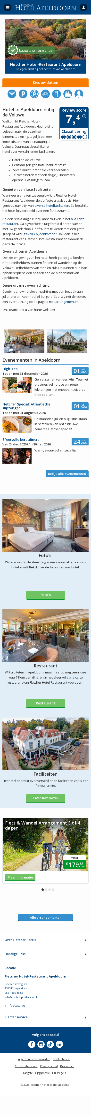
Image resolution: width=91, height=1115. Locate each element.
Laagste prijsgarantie (36, 50)
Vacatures (17, 1005)
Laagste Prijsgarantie (36, 1073)
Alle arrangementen (45, 917)
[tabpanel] (45, 851)
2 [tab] (46, 889)
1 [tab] (42, 889)
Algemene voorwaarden (34, 1059)
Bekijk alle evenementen (67, 474)
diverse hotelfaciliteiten (51, 205)
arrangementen (67, 301)
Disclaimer (67, 1066)
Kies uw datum (45, 82)
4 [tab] (53, 889)
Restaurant (45, 703)
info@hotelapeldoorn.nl (21, 997)
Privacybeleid (49, 1066)
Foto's (46, 594)
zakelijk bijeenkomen (39, 234)
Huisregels (59, 1073)
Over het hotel (45, 798)
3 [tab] (49, 889)
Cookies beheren (26, 1066)
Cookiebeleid (61, 1059)
